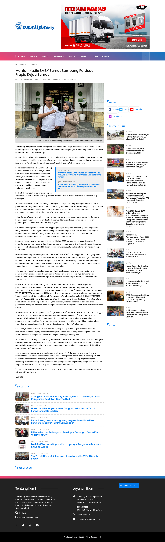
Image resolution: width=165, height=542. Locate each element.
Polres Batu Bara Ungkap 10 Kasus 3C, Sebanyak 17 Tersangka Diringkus (137, 164)
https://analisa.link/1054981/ (65, 79)
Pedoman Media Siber (28, 517)
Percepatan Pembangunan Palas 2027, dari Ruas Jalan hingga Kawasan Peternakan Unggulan (137, 239)
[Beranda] (34, 26)
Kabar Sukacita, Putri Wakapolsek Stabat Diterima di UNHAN (135, 150)
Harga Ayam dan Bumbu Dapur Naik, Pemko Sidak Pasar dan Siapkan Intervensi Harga (137, 269)
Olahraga (58, 56)
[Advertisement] (128, 80)
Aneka (84, 56)
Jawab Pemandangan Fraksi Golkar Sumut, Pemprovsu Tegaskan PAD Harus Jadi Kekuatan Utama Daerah (137, 198)
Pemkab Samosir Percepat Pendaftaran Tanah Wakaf (136, 254)
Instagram (115, 116)
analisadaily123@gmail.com (88, 519)
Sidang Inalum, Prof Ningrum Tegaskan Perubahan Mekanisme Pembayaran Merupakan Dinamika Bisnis (79, 186)
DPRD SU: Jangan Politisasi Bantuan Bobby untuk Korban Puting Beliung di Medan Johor (137, 298)
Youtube (137, 109)
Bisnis (44, 56)
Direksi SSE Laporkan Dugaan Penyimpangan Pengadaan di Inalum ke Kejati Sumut (66, 445)
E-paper (105, 56)
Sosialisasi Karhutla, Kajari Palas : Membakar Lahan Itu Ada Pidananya (137, 283)
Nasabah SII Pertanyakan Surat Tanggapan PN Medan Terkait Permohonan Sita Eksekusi (63, 409)
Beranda (21, 56)
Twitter (126, 109)
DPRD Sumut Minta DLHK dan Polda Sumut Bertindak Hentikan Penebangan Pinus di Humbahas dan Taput (136, 180)
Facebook (115, 109)
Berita (33, 56)
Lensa (95, 56)
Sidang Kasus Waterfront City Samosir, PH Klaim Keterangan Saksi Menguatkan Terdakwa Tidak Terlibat (65, 397)
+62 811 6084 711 (83, 514)
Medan (34, 64)
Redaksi (22, 513)
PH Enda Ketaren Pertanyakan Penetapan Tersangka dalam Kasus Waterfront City (65, 433)
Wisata (72, 56)
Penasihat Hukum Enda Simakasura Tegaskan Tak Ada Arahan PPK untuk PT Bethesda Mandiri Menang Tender (79, 175)
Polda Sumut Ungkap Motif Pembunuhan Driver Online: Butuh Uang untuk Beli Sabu (137, 313)
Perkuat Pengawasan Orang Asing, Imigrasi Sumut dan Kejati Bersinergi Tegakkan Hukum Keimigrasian (63, 421)
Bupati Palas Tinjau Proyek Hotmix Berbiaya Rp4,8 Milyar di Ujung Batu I (137, 136)
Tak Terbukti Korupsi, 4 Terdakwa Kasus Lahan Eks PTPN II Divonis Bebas (64, 457)
